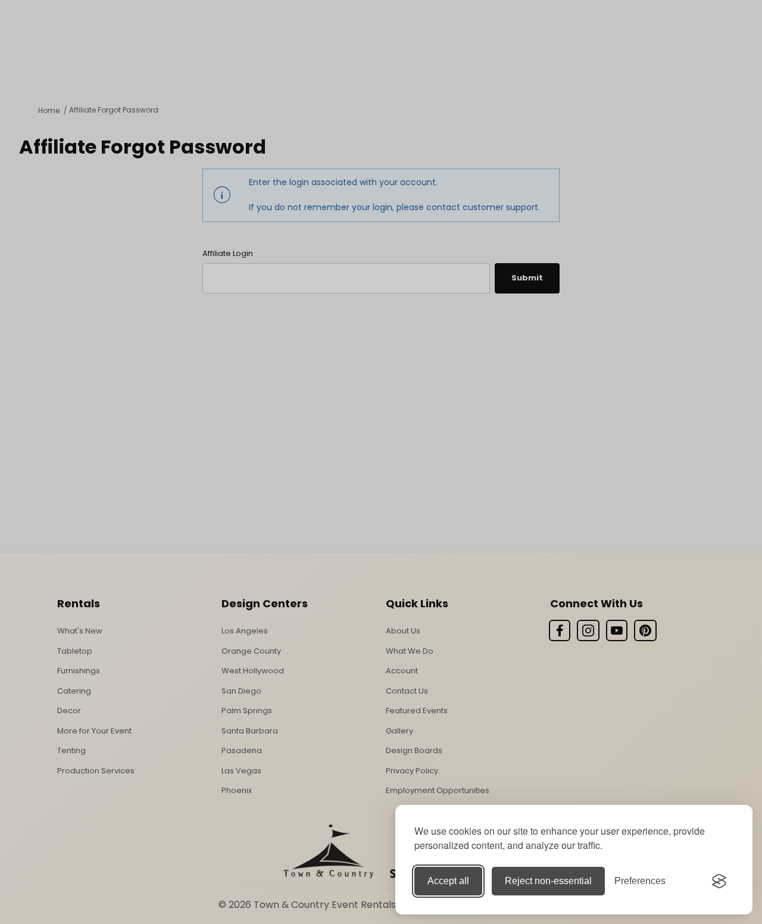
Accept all (448, 881)
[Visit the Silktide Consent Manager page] (719, 881)
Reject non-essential (548, 881)
